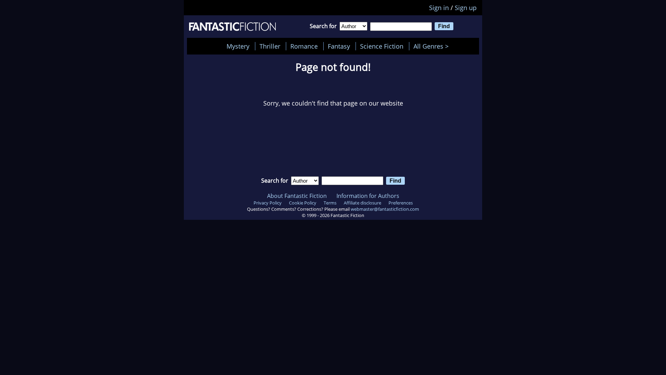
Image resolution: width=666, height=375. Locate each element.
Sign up (466, 7)
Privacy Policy (268, 203)
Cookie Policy (302, 203)
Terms (330, 203)
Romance (304, 46)
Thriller (269, 46)
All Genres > (432, 46)
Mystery (238, 46)
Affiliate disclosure (362, 203)
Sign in (439, 7)
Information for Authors (367, 196)
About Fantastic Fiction (297, 196)
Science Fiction (381, 46)
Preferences (400, 203)
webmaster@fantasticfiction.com (385, 209)
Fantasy (339, 46)
